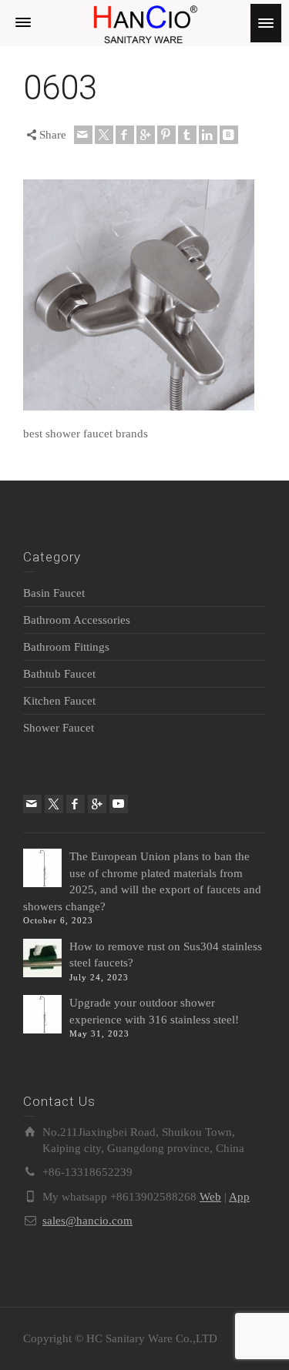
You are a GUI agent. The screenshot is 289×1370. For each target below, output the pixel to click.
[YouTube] (118, 804)
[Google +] (145, 135)
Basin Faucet (54, 593)
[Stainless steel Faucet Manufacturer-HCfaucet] (144, 21)
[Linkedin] (208, 135)
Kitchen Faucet (59, 701)
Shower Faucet (58, 728)
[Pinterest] (166, 135)
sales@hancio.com (87, 1220)
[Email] (83, 135)
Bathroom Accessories (76, 620)
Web (210, 1197)
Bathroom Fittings (66, 647)
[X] (54, 804)
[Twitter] (104, 135)
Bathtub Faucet (59, 674)
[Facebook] (125, 135)
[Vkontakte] (229, 135)
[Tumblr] (187, 135)
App (239, 1197)
